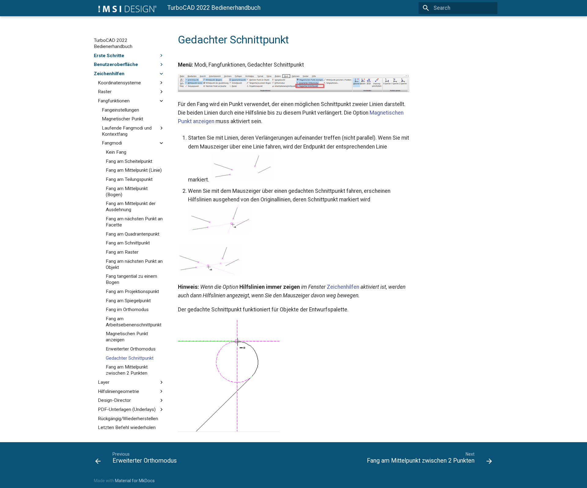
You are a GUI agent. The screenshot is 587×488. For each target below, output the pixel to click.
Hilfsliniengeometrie (118, 391)
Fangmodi (112, 143)
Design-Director (114, 400)
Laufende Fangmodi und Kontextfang (127, 131)
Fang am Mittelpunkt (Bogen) (127, 191)
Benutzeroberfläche (116, 64)
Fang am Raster (122, 252)
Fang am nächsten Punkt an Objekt (134, 264)
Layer (103, 382)
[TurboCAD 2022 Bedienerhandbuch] (125, 8)
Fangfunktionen (114, 101)
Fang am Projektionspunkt (132, 291)
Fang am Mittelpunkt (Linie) (134, 170)
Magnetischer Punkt (122, 119)
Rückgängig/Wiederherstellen (128, 418)
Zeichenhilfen (109, 73)
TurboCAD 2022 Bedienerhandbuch (113, 43)
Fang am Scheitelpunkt (129, 161)
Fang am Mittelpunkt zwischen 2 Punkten (127, 370)
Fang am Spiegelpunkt (128, 300)
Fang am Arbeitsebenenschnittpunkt (133, 322)
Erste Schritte (109, 55)
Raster (105, 91)
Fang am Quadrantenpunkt (132, 234)
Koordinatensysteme (119, 82)
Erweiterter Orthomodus (131, 349)
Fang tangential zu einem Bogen (131, 279)
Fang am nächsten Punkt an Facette (134, 222)
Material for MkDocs (135, 480)
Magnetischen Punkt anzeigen (127, 337)
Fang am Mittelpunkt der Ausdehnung (131, 206)
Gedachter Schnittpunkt (129, 358)
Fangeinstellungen (120, 109)
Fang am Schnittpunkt (128, 243)
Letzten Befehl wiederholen (127, 427)
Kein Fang (116, 152)
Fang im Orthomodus (127, 309)
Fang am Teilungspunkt (129, 179)
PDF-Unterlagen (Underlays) (127, 409)
